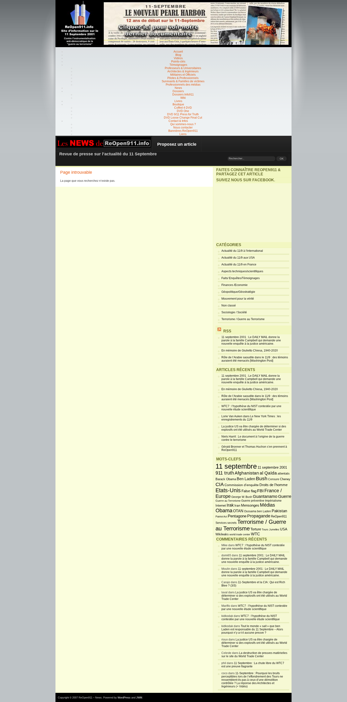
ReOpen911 (279, 516)
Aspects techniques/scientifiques (242, 271)
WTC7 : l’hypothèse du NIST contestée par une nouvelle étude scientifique (251, 408)
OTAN (238, 511)
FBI (260, 490)
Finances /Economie (234, 285)
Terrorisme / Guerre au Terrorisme (243, 319)
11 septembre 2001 (272, 467)
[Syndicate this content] (219, 331)
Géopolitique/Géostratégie (238, 291)
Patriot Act (221, 516)
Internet (221, 505)
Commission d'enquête (241, 485)
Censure (273, 479)
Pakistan (279, 511)
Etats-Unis (228, 490)
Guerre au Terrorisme (228, 500)
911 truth (225, 472)
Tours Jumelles (270, 529)
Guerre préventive (252, 500)
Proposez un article (176, 144)
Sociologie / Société (234, 312)
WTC (255, 534)
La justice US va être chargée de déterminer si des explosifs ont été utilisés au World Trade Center (253, 428)
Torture (255, 529)
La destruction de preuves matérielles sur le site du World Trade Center (254, 654)
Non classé (228, 305)
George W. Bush (241, 497)
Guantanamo (265, 496)
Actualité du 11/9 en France (238, 264)
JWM (139, 697)
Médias (267, 505)
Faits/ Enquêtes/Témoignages (240, 278)
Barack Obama (226, 479)
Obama (224, 510)
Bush (261, 478)
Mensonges (250, 505)
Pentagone (237, 516)
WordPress (124, 697)
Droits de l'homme (273, 485)
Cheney (285, 479)
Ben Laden (246, 479)
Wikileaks (222, 534)
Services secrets (226, 522)
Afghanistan (247, 472)
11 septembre (236, 466)
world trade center (239, 534)
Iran (237, 505)
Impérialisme (273, 500)
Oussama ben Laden (257, 511)
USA (283, 529)
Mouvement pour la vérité (237, 298)
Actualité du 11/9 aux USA (238, 257)
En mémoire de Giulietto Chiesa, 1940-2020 (249, 350)
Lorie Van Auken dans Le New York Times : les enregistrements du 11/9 (251, 418)
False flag (248, 491)
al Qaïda (268, 473)
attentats (284, 473)
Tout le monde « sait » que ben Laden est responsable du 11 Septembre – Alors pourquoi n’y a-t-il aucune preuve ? (252, 629)
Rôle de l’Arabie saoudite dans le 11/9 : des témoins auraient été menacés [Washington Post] (254, 359)
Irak (230, 505)
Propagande (258, 516)
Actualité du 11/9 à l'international (242, 250)
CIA (220, 484)
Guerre (284, 496)
